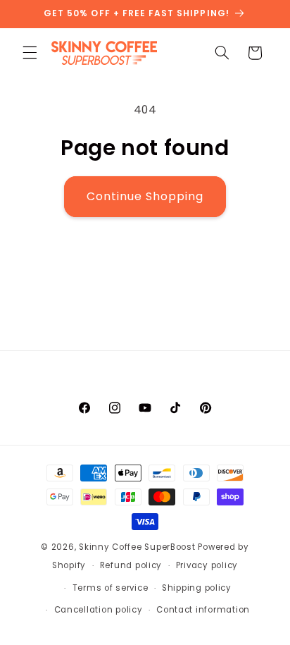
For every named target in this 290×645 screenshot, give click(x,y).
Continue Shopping (145, 196)
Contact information (203, 609)
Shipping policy (197, 588)
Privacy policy (207, 565)
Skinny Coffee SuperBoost (137, 547)
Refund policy (131, 565)
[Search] (222, 53)
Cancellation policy (98, 609)
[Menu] (29, 53)
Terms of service (110, 588)
